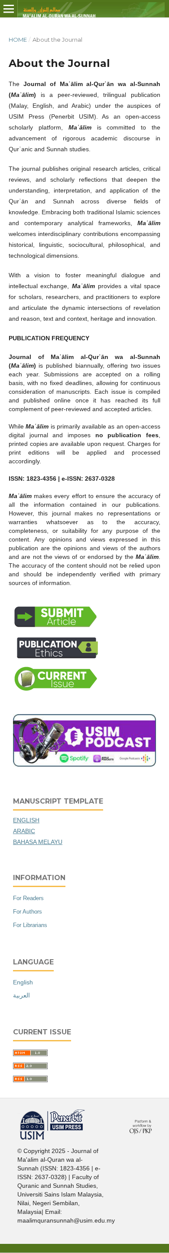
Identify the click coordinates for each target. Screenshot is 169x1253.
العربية (21, 995)
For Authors (27, 911)
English (23, 982)
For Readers (28, 898)
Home (18, 39)
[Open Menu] (8, 8)
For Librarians (30, 925)
